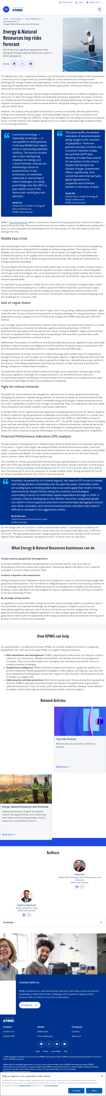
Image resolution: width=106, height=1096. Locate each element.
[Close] (102, 1076)
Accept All (76, 1091)
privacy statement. (51, 1085)
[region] (53, 1084)
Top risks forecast (18, 222)
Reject (94, 1091)
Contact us (26, 1005)
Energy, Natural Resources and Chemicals (25, 806)
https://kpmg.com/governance (18, 1071)
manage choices (25, 1085)
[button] (77, 887)
